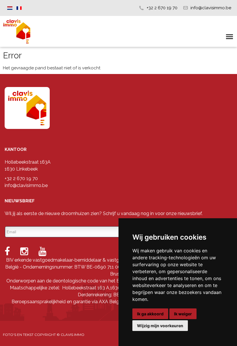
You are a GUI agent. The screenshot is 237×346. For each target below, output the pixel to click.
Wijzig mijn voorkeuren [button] (160, 325)
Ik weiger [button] (183, 313)
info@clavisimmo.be (210, 7)
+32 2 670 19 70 (162, 7)
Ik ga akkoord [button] (150, 313)
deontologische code (75, 281)
